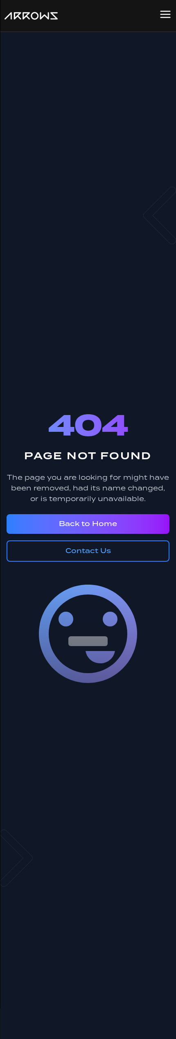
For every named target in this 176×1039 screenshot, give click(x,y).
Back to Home (88, 524)
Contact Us (88, 551)
